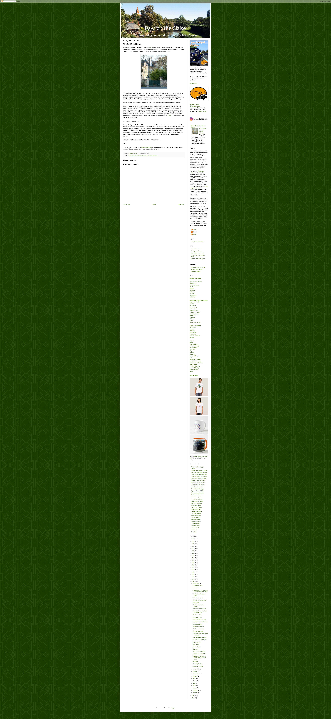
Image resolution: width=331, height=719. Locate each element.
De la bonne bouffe (196, 511)
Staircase (192, 297)
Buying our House (194, 285)
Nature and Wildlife (195, 325)
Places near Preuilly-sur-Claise (199, 300)
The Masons (193, 295)
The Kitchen (193, 283)
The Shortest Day (197, 614)
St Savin (192, 318)
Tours (191, 320)
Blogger (173, 707)
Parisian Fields (195, 527)
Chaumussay (193, 307)
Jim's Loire (194, 532)
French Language (132, 155)
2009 (193, 579)
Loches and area (194, 314)
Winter (191, 371)
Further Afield (193, 347)
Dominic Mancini (146, 147)
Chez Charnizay (195, 525)
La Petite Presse (195, 523)
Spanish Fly (196, 644)
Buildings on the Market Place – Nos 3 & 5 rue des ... (199, 657)
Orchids (192, 337)
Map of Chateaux (196, 271)
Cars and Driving (194, 367)
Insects (192, 329)
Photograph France (196, 251)
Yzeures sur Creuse (195, 322)
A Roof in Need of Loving (199, 619)
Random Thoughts (195, 366)
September (196, 673)
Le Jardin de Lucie (196, 513)
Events (191, 342)
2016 (193, 562)
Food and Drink (194, 344)
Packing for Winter (198, 624)
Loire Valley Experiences (198, 484)
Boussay (192, 303)
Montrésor (192, 315)
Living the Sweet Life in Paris (199, 476)
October (195, 671)
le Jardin (192, 293)
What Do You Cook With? (199, 639)
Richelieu (192, 317)
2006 (193, 698)
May (194, 683)
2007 (193, 695)
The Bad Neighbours (198, 629)
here (170, 115)
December (196, 583)
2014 (193, 567)
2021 (193, 551)
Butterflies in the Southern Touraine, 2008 (200, 611)
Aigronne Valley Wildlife (197, 491)
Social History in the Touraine (199, 472)
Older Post (181, 204)
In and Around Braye (196, 499)
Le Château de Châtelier (199, 653)
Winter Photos (196, 646)
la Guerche (193, 308)
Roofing (192, 288)
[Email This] (141, 153)
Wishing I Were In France (198, 480)
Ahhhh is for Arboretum (199, 651)
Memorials (192, 354)
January (195, 692)
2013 (193, 569)
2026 (193, 539)
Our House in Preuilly (196, 281)
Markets (192, 352)
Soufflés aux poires (198, 597)
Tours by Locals (194, 104)
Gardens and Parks (195, 335)
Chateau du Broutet (198, 631)
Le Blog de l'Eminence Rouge (199, 470)
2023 (193, 546)
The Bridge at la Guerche (199, 637)
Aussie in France (195, 519)
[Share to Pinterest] (148, 153)
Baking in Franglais (196, 503)
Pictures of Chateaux (142, 155)
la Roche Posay (194, 310)
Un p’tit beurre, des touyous (200, 621)
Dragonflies (193, 334)
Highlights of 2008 (197, 585)
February (195, 690)
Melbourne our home (197, 501)
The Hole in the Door (198, 626)
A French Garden (196, 515)
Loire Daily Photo (195, 517)
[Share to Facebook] (146, 153)
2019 (193, 555)
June (194, 681)
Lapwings (195, 588)
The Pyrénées (193, 364)
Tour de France (194, 369)
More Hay (195, 649)
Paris (191, 357)
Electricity (192, 290)
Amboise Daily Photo (196, 497)
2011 (193, 574)
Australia (192, 340)
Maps (191, 351)
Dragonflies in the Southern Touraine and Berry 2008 (200, 590)
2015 (193, 565)
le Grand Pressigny (195, 312)
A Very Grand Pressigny (197, 488)
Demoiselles (193, 332)
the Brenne (193, 305)
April (194, 685)
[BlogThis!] (143, 153)
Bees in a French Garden (198, 482)
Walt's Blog (194, 529)
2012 (193, 572)
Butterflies (192, 330)
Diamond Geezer (195, 521)
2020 (193, 553)
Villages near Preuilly (197, 269)
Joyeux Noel (196, 602)
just (150, 47)
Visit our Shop (194, 375)
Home (154, 204)
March (195, 688)
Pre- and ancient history (196, 362)
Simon (194, 229)
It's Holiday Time (197, 617)
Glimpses (192, 349)
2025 (193, 541)
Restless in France (196, 509)
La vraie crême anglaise (199, 608)
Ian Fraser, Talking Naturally (198, 478)
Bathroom (192, 292)
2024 (193, 543)
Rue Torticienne (197, 642)
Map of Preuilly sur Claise (198, 267)
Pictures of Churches (195, 361)
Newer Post (127, 204)
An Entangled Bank (196, 507)
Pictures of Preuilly (153, 155)
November (196, 669)
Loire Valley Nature (196, 249)
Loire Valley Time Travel (197, 241)
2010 (193, 576)
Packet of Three (194, 356)
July (194, 678)
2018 (193, 558)
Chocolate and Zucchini (197, 493)
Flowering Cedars (197, 663)
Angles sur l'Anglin (195, 302)
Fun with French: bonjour (199, 600)
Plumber (192, 286)
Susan (194, 234)
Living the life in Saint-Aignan (199, 474)
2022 (193, 548)
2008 (193, 581)
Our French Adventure (197, 495)
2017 (193, 560)
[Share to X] (145, 153)
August (195, 676)
